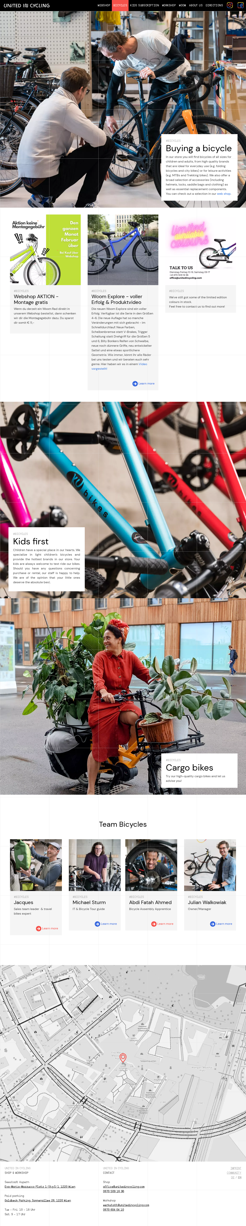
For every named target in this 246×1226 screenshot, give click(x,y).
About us (196, 5)
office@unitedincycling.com (124, 1186)
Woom (182, 5)
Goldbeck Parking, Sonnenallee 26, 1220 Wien (38, 1200)
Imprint (235, 1168)
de (232, 1177)
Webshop (104, 5)
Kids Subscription (144, 5)
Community (234, 1173)
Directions (214, 5)
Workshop (169, 5)
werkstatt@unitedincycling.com (126, 1205)
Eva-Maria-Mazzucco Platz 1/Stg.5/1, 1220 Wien (40, 1186)
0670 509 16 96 (113, 1191)
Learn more (146, 383)
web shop (224, 194)
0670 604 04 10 (113, 1209)
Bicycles (120, 5)
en (239, 1177)
